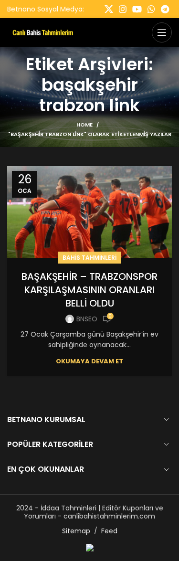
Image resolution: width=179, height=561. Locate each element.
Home (84, 124)
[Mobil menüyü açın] (162, 32)
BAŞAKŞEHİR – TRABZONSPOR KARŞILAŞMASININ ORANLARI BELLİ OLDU (89, 290)
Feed (109, 531)
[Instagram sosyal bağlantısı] (122, 9)
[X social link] (109, 9)
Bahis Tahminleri (89, 258)
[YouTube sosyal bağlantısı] (137, 9)
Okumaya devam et (89, 361)
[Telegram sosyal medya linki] (165, 9)
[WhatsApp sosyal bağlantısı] (151, 9)
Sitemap (76, 531)
